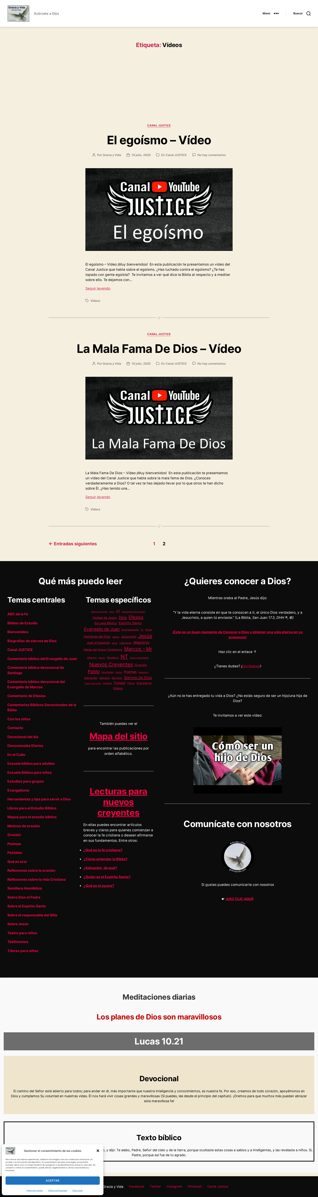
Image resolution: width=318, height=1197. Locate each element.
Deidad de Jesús (105, 618)
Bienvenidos (18, 632)
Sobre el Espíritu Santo (26, 906)
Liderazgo (125, 642)
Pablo (94, 671)
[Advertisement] (159, 81)
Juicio (115, 643)
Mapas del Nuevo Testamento (103, 649)
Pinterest (195, 1186)
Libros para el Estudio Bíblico (31, 808)
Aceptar (52, 1180)
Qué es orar (17, 862)
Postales (14, 853)
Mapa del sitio (118, 736)
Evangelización (130, 629)
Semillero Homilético (24, 888)
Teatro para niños (22, 933)
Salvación (90, 678)
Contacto (15, 728)
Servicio (117, 678)
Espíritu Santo (130, 623)
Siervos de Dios (138, 677)
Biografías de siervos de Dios (32, 641)
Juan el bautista (98, 643)
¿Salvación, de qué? (100, 868)
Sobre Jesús (18, 924)
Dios (123, 617)
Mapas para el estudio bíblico (32, 817)
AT (118, 611)
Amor (111, 612)
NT (124, 656)
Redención (143, 672)
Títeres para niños (22, 951)
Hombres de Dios (97, 636)
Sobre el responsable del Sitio (32, 915)
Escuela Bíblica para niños (29, 772)
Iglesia (115, 637)
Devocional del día (22, 737)
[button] (98, 1151)
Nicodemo (113, 657)
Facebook (136, 1186)
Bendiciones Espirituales (133, 612)
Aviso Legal (77, 1190)
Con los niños (19, 719)
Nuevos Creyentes (111, 664)
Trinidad (119, 683)
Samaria (104, 678)
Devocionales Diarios (25, 746)
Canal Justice (217, 1186)
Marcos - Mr (138, 649)
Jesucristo (128, 636)
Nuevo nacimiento (139, 657)
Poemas (14, 844)
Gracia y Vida (112, 155)
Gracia (148, 629)
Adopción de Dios (99, 612)
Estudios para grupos (25, 781)
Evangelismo (18, 790)
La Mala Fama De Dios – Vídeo (159, 348)
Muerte (102, 658)
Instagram (174, 1186)
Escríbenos (251, 666)
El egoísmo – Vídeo (159, 140)
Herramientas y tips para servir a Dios (39, 799)
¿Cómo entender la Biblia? (105, 859)
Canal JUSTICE (159, 125)
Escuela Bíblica (105, 623)
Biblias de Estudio (22, 623)
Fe (142, 630)
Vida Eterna (144, 683)
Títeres (131, 683)
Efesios (136, 617)
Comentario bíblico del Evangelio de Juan (42, 659)
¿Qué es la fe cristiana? (103, 850)
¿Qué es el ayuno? (98, 886)
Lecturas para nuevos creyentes (118, 802)
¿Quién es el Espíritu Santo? (107, 877)
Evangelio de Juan (102, 629)
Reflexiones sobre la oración (31, 870)
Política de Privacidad (57, 1190)
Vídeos (95, 301)
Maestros (141, 642)
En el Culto (16, 755)
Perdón (118, 672)
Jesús (145, 636)
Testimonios (17, 942)
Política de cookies (34, 1190)
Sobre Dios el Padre (23, 897)
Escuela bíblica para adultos (31, 763)
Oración (14, 835)
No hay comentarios (211, 155)
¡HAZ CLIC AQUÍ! (240, 899)
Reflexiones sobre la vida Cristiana (36, 879)
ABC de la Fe (17, 614)
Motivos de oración (23, 826)
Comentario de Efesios (26, 696)
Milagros (92, 657)
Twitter (155, 1186)
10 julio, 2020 (141, 155)
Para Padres (107, 672)
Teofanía (107, 683)
